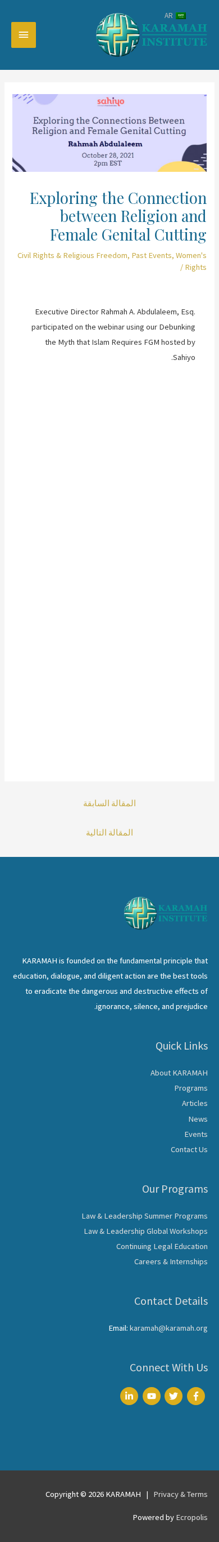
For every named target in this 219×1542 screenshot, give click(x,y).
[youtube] (153, 1396)
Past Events (151, 255)
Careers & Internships (171, 1261)
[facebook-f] (197, 1396)
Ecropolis (192, 1517)
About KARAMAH (179, 1073)
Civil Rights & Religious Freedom (72, 255)
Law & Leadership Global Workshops (146, 1231)
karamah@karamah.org (169, 1328)
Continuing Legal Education (162, 1246)
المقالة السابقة (109, 803)
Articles (195, 1103)
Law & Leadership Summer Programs (144, 1216)
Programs (191, 1088)
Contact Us (189, 1149)
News (198, 1119)
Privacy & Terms (180, 1494)
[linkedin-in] (130, 1396)
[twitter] (175, 1396)
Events (196, 1134)
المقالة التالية (109, 833)
